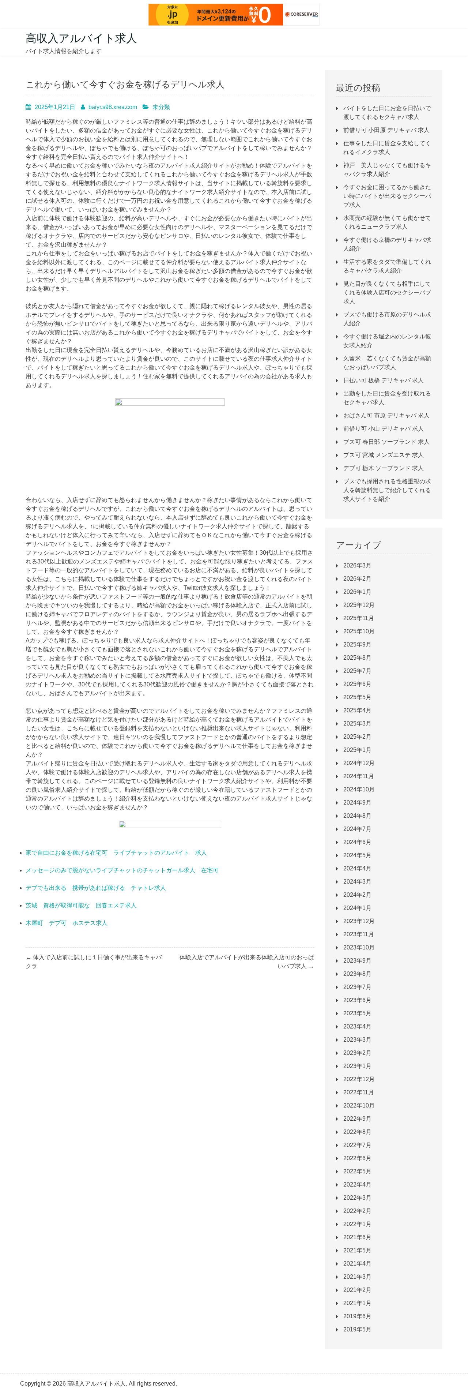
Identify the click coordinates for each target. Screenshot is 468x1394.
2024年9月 (357, 802)
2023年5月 (357, 1013)
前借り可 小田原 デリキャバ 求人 (386, 130)
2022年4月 (357, 1184)
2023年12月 (359, 921)
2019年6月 (357, 1316)
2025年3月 (357, 723)
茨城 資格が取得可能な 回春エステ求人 (81, 905)
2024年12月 (359, 763)
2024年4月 (357, 868)
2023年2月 (357, 1053)
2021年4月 (357, 1263)
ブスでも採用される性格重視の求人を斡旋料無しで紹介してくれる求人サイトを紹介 (387, 490)
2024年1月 (357, 908)
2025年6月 (357, 684)
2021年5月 (357, 1250)
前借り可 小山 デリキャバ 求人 (383, 429)
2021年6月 (357, 1237)
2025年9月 (357, 644)
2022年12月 (359, 1079)
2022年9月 (357, 1119)
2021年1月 (357, 1303)
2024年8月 (357, 816)
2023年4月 (357, 1026)
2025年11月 (358, 618)
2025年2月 (357, 737)
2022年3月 (357, 1198)
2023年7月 (357, 987)
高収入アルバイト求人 (81, 38)
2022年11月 (358, 1092)
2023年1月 (357, 1066)
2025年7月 (357, 671)
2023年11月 (358, 934)
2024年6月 (357, 842)
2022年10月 (359, 1105)
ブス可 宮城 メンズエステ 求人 (383, 455)
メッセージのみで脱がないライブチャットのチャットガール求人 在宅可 (122, 870)
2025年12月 (359, 605)
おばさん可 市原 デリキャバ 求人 (386, 415)
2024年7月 (357, 829)
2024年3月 (357, 881)
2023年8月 (357, 974)
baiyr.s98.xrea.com (112, 107)
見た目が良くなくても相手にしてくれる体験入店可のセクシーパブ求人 (387, 292)
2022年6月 (357, 1158)
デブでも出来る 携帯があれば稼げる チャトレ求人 (96, 888)
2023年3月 (357, 1040)
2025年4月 (357, 710)
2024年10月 (359, 789)
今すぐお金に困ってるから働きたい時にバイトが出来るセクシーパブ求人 (387, 196)
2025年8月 (357, 658)
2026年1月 (357, 592)
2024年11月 (358, 776)
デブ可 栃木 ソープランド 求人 (383, 468)
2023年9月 (357, 961)
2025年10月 (359, 631)
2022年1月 (357, 1224)
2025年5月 (357, 697)
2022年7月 (357, 1145)
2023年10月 (359, 947)
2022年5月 (357, 1171)
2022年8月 (357, 1132)
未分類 (161, 107)
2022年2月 (357, 1211)
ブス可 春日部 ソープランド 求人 (386, 442)
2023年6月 (357, 1000)
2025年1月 (357, 750)
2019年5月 (357, 1329)
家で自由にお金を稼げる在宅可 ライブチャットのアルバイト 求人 (116, 853)
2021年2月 (357, 1290)
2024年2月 (357, 895)
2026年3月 (357, 565)
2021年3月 (357, 1277)
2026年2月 (357, 579)
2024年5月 (357, 855)
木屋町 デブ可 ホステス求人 (66, 923)
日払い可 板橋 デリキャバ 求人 (383, 380)
